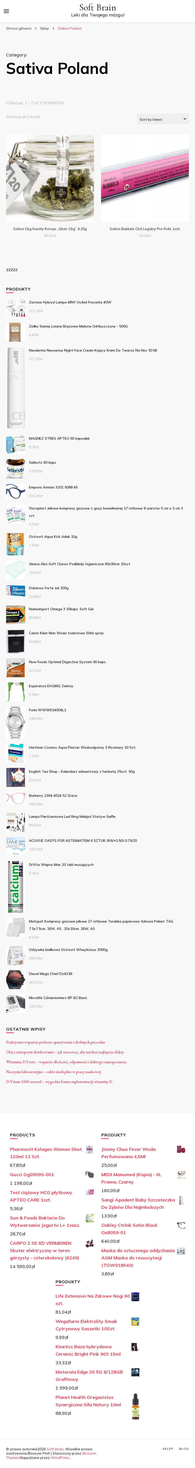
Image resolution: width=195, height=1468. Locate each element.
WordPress (60, 1457)
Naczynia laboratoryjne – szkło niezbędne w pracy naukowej (53, 1071)
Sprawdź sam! (50, 176)
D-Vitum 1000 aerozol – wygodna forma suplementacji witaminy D (59, 1081)
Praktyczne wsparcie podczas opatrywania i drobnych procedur (55, 1042)
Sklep (167, 1449)
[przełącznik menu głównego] (6, 11)
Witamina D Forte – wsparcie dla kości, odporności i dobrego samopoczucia (66, 1062)
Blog (184, 1449)
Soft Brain (97, 7)
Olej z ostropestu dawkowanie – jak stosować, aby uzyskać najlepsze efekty (65, 1052)
